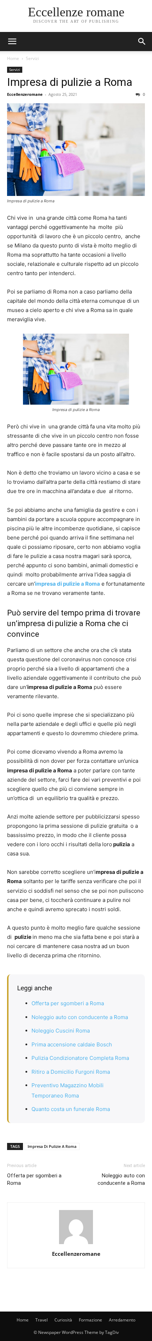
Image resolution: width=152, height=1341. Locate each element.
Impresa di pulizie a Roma (69, 82)
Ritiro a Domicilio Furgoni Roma (70, 1071)
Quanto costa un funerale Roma (70, 1109)
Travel (41, 1320)
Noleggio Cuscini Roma (60, 1030)
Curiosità (63, 1320)
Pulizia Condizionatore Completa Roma (80, 1058)
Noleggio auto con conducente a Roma (79, 1017)
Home (13, 58)
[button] (142, 41)
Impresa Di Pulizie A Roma (52, 1146)
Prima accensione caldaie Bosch (71, 1044)
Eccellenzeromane (25, 94)
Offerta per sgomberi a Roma (67, 1003)
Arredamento (122, 1320)
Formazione (90, 1320)
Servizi (32, 58)
